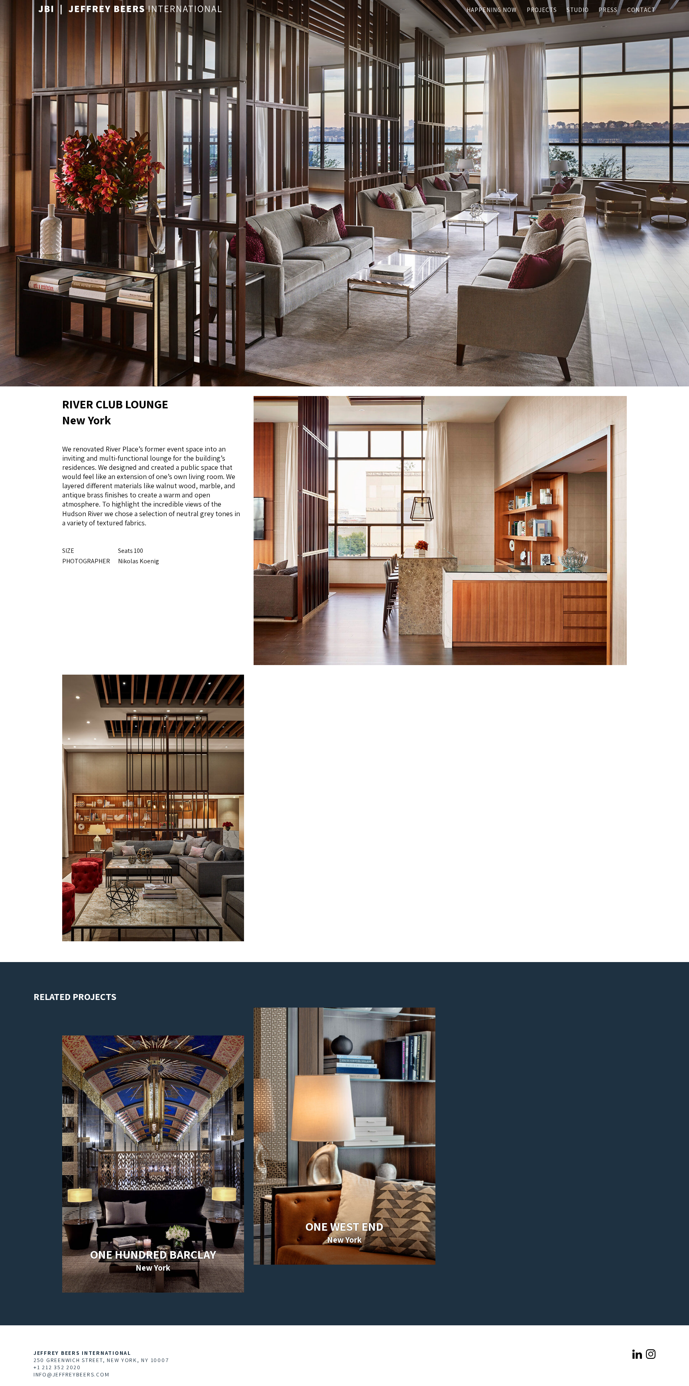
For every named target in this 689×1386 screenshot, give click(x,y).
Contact (641, 10)
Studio (578, 10)
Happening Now (492, 10)
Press (608, 10)
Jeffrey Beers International (82, 1352)
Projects (542, 10)
